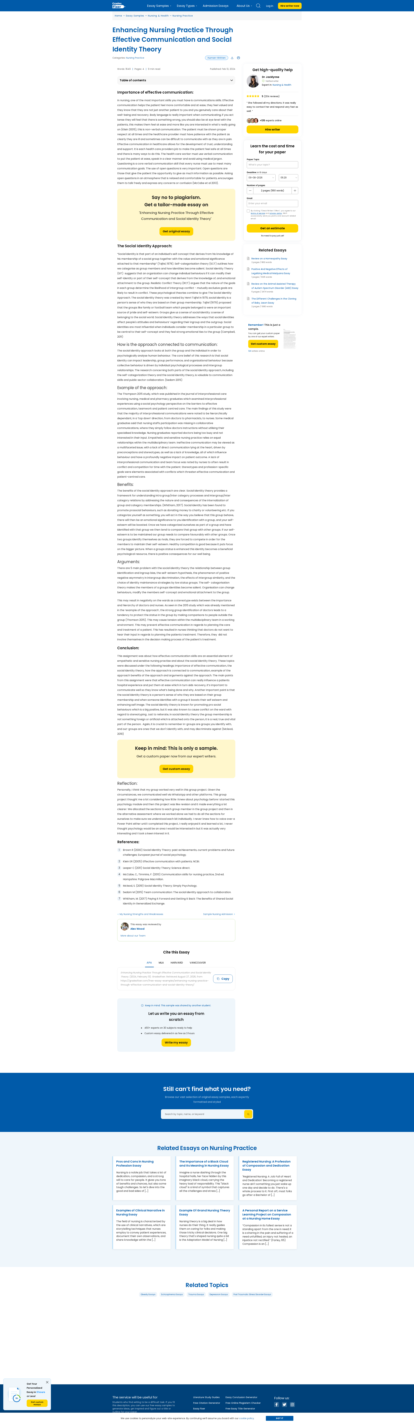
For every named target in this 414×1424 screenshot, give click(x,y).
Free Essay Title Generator (240, 1408)
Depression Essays (219, 1294)
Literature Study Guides (206, 1397)
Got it (279, 1418)
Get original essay (176, 231)
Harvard (177, 962)
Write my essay (176, 1042)
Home (118, 15)
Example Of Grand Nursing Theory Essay (204, 1212)
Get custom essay (176, 769)
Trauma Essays (196, 1294)
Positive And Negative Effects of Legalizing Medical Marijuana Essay (270, 271)
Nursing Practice (183, 15)
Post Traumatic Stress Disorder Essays (252, 1294)
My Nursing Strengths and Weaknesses (141, 914)
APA (149, 962)
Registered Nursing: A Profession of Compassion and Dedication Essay (266, 1165)
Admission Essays (216, 6)
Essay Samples (135, 15)
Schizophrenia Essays (172, 1294)
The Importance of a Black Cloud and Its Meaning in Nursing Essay (204, 1163)
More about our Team (133, 935)
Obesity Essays (148, 1294)
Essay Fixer (199, 1408)
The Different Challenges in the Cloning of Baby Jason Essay (273, 300)
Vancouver (198, 962)
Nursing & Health (158, 15)
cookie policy (246, 1418)
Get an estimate (272, 228)
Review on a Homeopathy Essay (269, 258)
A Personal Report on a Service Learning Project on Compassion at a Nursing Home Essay (266, 1214)
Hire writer (272, 129)
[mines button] (250, 190)
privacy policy (276, 213)
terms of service (258, 213)
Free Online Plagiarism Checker (243, 1403)
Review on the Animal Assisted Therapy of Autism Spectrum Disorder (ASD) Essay (274, 285)
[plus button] (295, 190)
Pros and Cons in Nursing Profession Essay (135, 1163)
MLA (161, 962)
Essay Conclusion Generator (241, 1397)
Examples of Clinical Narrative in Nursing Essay (140, 1212)
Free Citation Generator (206, 1403)
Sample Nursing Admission (218, 914)
